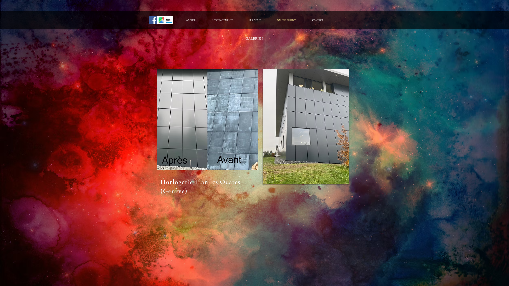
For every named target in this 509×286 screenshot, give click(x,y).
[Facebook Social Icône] (153, 20)
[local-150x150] (169, 20)
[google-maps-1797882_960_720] (161, 20)
